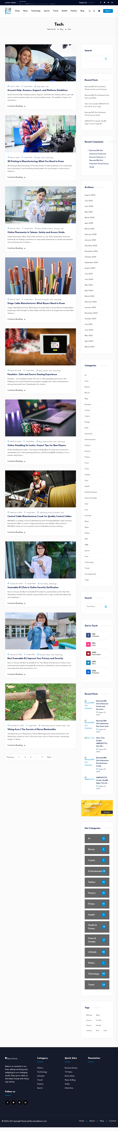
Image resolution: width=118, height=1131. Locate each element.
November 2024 (91, 251)
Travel (55, 11)
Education (88, 434)
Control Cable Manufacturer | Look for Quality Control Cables (39, 516)
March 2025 (89, 229)
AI (85, 375)
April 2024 (89, 291)
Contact (112, 1121)
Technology (36, 11)
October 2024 (90, 257)
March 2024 (89, 296)
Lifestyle (57, 228)
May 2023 (89, 336)
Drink (86, 428)
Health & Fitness (47, 228)
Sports (47, 11)
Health (64, 11)
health (98, 1025)
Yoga (87, 580)
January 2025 (90, 240)
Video (67, 1084)
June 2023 (89, 330)
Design (87, 422)
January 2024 (90, 307)
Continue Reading (15, 106)
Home (17, 11)
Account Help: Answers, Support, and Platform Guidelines (37, 90)
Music (87, 521)
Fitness (87, 457)
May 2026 (89, 212)
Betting (89, 1015)
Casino (88, 1020)
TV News (68, 1072)
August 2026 (90, 195)
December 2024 (91, 246)
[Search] (107, 604)
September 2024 (91, 262)
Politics (87, 533)
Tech (47, 86)
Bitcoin (87, 393)
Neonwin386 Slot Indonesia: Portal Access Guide (99, 164)
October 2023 (90, 319)
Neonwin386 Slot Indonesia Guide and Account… (102, 705)
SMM (86, 545)
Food (87, 463)
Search (88, 51)
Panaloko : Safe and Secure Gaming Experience (32, 374)
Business (42, 655)
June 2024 (89, 279)
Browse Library (71, 1068)
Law (86, 510)
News (25, 11)
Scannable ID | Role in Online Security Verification (32, 587)
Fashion (74, 11)
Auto (86, 381)
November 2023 (91, 313)
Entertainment (90, 440)
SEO (86, 539)
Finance (87, 451)
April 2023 (89, 341)
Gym (86, 480)
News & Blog (70, 1080)
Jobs (86, 504)
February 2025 (90, 234)
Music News (70, 1076)
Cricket (87, 410)
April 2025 (89, 223)
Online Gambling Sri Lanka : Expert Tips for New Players (36, 445)
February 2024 (91, 302)
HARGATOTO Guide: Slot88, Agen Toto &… (102, 780)
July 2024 (89, 274)
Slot (97, 1030)
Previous (10, 757)
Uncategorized (90, 574)
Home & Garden (43, 299)
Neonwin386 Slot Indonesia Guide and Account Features (97, 154)
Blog (82, 11)
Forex (87, 469)
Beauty (87, 387)
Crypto (87, 416)
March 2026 (89, 218)
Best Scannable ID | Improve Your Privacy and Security (35, 658)
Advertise (69, 1088)
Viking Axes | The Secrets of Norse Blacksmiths (31, 729)
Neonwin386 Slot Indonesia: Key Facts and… (102, 723)
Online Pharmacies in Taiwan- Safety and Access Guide (36, 232)
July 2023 (89, 324)
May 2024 (89, 285)
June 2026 (89, 206)
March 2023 (89, 347)
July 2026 (89, 201)
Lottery (89, 1030)
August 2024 (90, 268)
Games (45, 370)
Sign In (108, 11)
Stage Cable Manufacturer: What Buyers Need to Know (36, 303)
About (92, 1121)
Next (49, 757)
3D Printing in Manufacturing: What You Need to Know (35, 161)
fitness (89, 1025)
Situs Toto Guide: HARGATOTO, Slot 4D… (102, 742)
